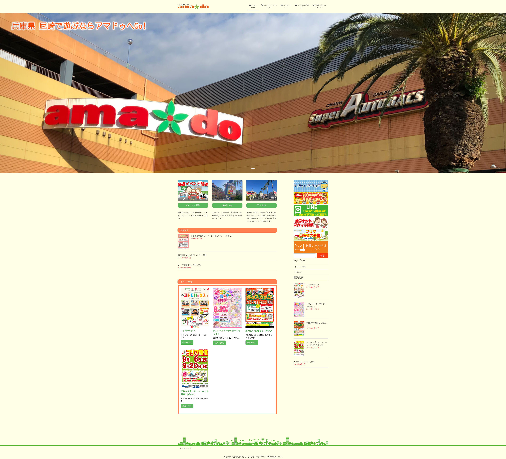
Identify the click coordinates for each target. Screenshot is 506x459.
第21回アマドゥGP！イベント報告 (192, 255)
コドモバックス (188, 330)
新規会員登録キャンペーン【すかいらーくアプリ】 (212, 236)
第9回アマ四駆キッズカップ (258, 331)
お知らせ (298, 272)
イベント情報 (300, 267)
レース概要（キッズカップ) (189, 265)
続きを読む (187, 342)
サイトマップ (185, 448)
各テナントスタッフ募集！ (305, 362)
